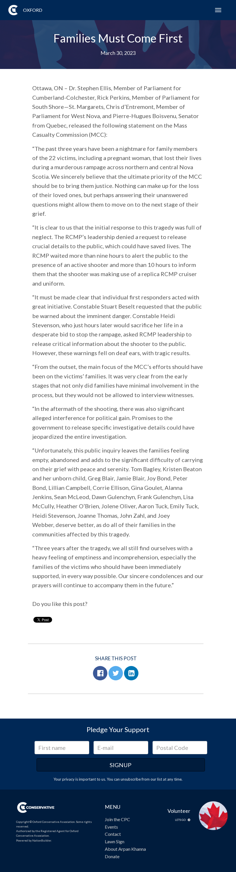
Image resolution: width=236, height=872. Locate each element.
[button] (100, 673)
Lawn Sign (114, 841)
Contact (113, 834)
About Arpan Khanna (125, 849)
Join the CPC (117, 819)
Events (111, 826)
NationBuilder (41, 840)
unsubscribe (131, 779)
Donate (112, 856)
